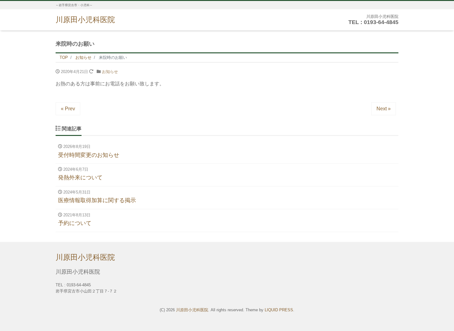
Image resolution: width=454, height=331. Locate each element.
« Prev (68, 108)
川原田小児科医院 (85, 19)
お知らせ (110, 71)
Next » (383, 108)
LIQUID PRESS (279, 310)
